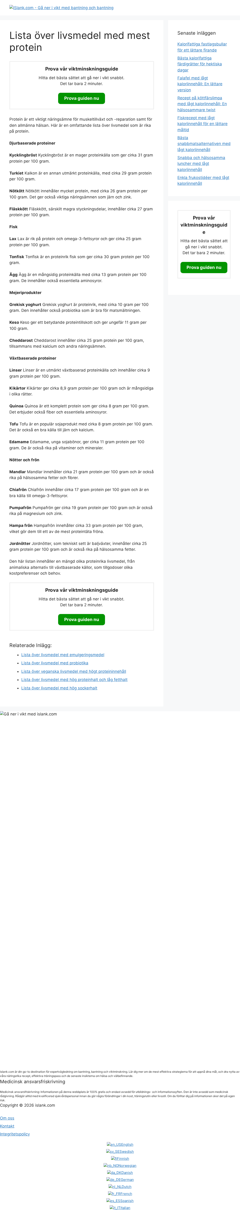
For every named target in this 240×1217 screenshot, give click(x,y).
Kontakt (7, 1126)
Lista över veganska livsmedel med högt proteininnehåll (73, 671)
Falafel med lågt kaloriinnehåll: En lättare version (199, 84)
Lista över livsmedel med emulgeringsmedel (62, 654)
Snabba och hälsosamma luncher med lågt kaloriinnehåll (201, 163)
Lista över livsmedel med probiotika (54, 663)
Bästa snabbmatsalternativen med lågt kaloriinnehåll (204, 143)
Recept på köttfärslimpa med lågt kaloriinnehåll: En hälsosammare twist (202, 104)
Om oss (7, 1118)
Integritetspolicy (15, 1134)
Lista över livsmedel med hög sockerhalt (59, 688)
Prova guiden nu (81, 98)
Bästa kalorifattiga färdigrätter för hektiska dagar (199, 64)
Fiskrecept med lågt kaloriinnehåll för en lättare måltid (202, 123)
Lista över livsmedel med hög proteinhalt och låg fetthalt (74, 679)
